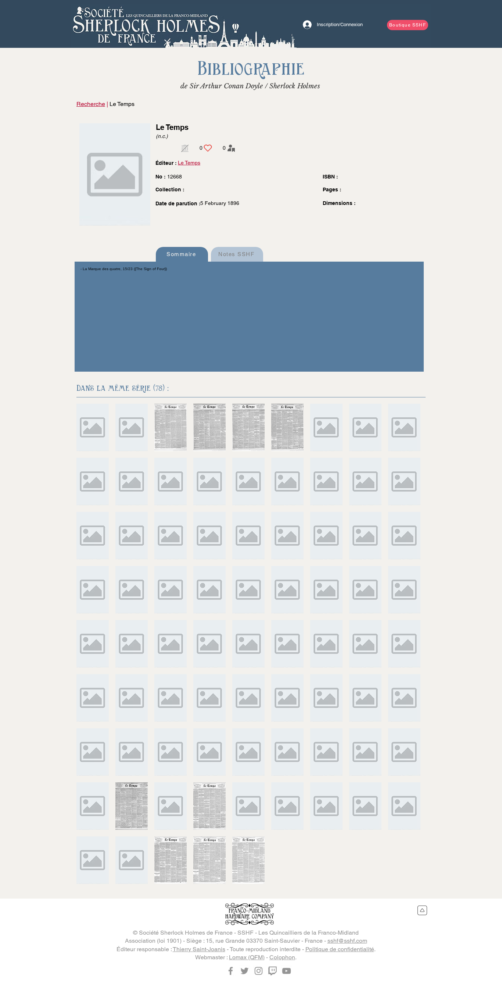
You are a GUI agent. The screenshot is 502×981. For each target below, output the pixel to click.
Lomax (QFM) (247, 957)
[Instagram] (258, 971)
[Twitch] (272, 971)
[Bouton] (146, 24)
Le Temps (189, 163)
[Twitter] (244, 971)
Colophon (282, 957)
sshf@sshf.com (347, 940)
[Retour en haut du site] (422, 910)
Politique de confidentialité (339, 949)
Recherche (90, 103)
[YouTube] (286, 971)
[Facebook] (230, 971)
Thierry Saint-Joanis (199, 949)
